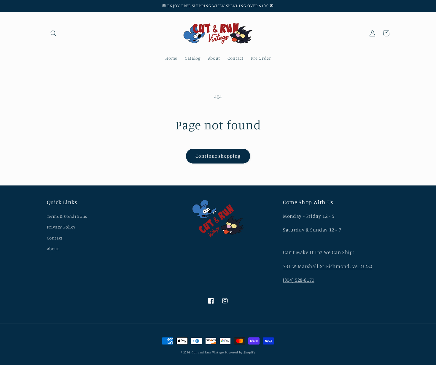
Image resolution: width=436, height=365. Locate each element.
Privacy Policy (61, 226)
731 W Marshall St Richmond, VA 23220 (327, 266)
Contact (55, 237)
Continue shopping (218, 156)
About (53, 248)
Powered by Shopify (240, 352)
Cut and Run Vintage (208, 352)
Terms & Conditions (67, 216)
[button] (54, 33)
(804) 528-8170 (298, 280)
